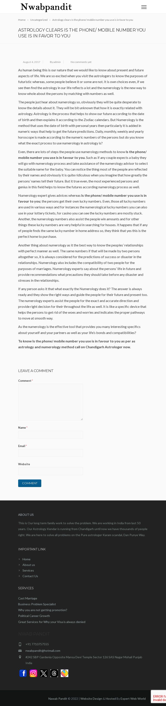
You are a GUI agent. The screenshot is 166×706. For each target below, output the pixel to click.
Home (26, 559)
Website (24, 464)
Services (28, 570)
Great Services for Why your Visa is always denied (51, 622)
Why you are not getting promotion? (42, 610)
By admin (55, 62)
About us (28, 565)
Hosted (111, 698)
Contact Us (30, 576)
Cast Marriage (27, 598)
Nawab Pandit (57, 698)
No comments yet (81, 62)
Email (22, 446)
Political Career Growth (34, 616)
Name (22, 427)
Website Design (91, 698)
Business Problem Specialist (37, 604)
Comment (25, 380)
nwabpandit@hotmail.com (43, 650)
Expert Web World (133, 698)
